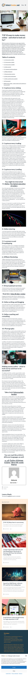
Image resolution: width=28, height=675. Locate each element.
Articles (5, 488)
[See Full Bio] (17, 482)
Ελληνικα (19, 460)
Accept (14, 667)
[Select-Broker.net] (11, 5)
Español (7, 462)
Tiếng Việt (14, 462)
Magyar (14, 464)
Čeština (12, 460)
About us (20, 673)
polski (21, 462)
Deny (14, 671)
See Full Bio (13, 482)
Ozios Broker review (17, 294)
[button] (26, 656)
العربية (7, 460)
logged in (10, 496)
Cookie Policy (8, 673)
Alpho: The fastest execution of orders (15, 185)
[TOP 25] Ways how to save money (13, 522)
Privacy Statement (15, 673)
